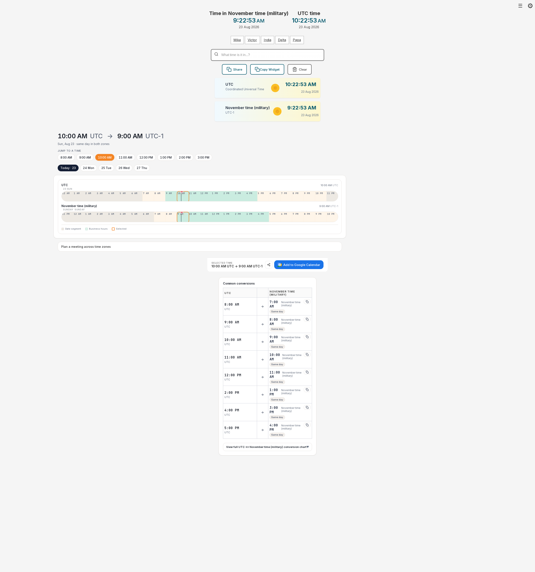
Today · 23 (68, 168)
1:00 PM (166, 157)
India (267, 40)
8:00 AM (66, 157)
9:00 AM (85, 157)
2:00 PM (185, 157)
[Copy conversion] (307, 301)
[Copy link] (269, 264)
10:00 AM (105, 157)
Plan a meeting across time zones (86, 246)
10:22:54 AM (300, 84)
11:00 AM (125, 157)
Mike (237, 40)
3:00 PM (203, 157)
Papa (297, 40)
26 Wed (124, 168)
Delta (282, 40)
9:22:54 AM (301, 108)
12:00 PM (146, 157)
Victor (252, 40)
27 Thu (142, 168)
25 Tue (106, 168)
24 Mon (88, 168)
